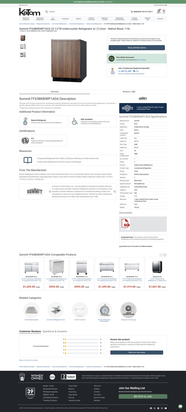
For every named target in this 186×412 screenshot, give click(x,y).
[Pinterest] (158, 408)
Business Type (147, 18)
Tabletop (78, 19)
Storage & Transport (134, 18)
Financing (72, 392)
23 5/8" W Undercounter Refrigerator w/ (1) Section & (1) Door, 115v (157, 280)
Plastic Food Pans (80, 320)
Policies (71, 398)
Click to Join (145, 396)
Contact (97, 392)
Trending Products (50, 400)
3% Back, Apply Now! (159, 5)
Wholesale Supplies (50, 392)
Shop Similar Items (137, 47)
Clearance (160, 19)
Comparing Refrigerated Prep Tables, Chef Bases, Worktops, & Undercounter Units (68, 158)
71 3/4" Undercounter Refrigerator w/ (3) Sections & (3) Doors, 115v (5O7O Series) (132, 280)
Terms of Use (103, 408)
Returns (71, 389)
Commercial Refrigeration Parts (55, 320)
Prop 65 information (133, 246)
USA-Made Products (50, 398)
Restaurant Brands (50, 389)
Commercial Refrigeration (40, 18)
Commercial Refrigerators (76, 24)
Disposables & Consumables (119, 18)
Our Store (97, 395)
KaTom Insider (99, 398)
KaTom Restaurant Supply (26, 24)
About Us (97, 386)
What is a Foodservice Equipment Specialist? (131, 73)
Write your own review (137, 352)
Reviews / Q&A (129, 91)
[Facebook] (151, 408)
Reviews (97, 400)
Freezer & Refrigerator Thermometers (104, 320)
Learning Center (74, 400)
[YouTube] (166, 408)
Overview (55, 91)
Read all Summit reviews (28, 360)
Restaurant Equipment (26, 18)
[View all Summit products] (143, 98)
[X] (155, 408)
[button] (159, 12)
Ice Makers (53, 18)
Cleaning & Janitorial (91, 18)
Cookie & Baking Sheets (31, 320)
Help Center (24, 5)
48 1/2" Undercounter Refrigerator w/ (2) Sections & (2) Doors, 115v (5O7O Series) (31, 280)
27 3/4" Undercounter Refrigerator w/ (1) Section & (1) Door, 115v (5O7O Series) (81, 280)
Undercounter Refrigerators (94, 24)
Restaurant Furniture (105, 18)
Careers (97, 389)
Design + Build (48, 386)
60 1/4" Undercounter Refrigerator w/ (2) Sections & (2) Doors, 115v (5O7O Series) (107, 280)
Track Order (72, 386)
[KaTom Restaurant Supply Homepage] (29, 11)
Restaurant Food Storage (128, 320)
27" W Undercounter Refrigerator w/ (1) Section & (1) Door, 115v (56, 279)
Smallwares (65, 19)
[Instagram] (162, 408)
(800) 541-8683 (126, 71)
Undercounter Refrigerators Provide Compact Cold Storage (59, 162)
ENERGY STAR (48, 395)
